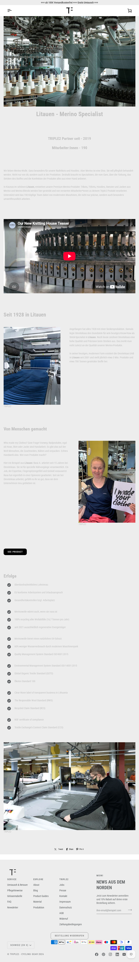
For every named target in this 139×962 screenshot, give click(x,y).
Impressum (65, 901)
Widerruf (63, 918)
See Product (15, 551)
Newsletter (12, 907)
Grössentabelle (14, 896)
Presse (62, 890)
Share (71, 849)
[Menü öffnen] (12, 10)
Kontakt (63, 896)
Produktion (38, 907)
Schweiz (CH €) (19, 945)
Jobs (61, 884)
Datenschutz (65, 907)
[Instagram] (110, 954)
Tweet (60, 849)
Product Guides (41, 896)
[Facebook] (96, 954)
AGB (61, 913)
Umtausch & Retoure (17, 884)
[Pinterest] (103, 954)
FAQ (9, 901)
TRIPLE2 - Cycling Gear (24, 954)
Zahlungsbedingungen (70, 924)
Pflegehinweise (15, 890)
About (36, 884)
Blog (35, 890)
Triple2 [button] (64, 879)
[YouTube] (124, 954)
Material (37, 901)
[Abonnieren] (129, 910)
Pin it (81, 849)
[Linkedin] (117, 954)
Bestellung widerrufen (69, 935)
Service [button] (11, 879)
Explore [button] (38, 879)
